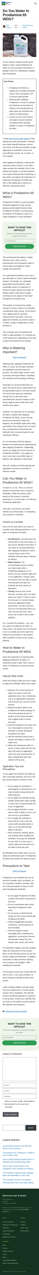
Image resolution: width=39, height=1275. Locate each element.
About (4, 1245)
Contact (5, 1248)
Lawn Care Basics (8, 1222)
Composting (6, 1234)
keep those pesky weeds (19, 139)
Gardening (6, 1228)
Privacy (5, 1254)
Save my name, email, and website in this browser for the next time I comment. (20, 1104)
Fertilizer (23, 1225)
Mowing (23, 1222)
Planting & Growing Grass (10, 1225)
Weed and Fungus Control (16, 1011)
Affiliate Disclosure (8, 1251)
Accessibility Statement (9, 1260)
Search (31, 1128)
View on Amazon (19, 357)
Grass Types (24, 1228)
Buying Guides (25, 1231)
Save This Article (19, 246)
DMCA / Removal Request (10, 1263)
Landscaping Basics (9, 1231)
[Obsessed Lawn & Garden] (7, 3)
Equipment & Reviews (9, 1237)
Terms (4, 1257)
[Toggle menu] (35, 3)
